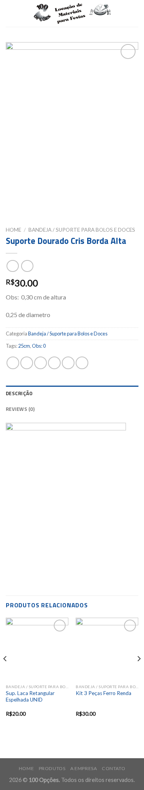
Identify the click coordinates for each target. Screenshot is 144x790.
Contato (113, 768)
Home (13, 230)
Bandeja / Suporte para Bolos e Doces (81, 230)
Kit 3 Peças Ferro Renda (103, 693)
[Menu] (10, 13)
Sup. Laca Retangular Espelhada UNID (30, 696)
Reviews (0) (20, 409)
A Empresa (83, 768)
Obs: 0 (39, 346)
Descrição (19, 393)
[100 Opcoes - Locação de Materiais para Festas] (72, 14)
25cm (24, 346)
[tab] (72, 393)
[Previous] (5, 674)
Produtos (52, 768)
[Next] (138, 674)
